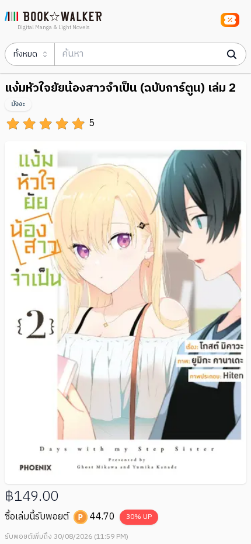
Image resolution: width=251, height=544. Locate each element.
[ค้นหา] (232, 54)
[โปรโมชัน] (230, 20)
